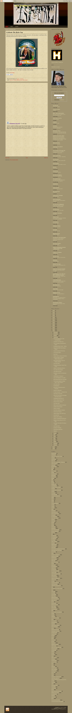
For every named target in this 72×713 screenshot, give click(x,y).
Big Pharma (53, 476)
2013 (54, 325)
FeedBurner (61, 99)
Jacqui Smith (53, 572)
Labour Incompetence (55, 578)
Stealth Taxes (54, 667)
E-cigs (52, 525)
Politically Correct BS (55, 631)
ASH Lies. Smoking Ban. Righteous (58, 462)
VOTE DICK (53, 688)
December (56, 332)
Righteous (53, 642)
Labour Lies (53, 579)
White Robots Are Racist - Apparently (59, 156)
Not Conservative (56, 196)
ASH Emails (53, 459)
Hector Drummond (56, 199)
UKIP (52, 683)
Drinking (14, 80)
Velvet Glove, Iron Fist (57, 118)
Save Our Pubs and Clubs (56, 647)
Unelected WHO (54, 685)
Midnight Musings (56, 233)
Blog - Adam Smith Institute (58, 113)
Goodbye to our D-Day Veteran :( (58, 293)
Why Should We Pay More (56, 691)
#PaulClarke (53, 453)
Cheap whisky (55, 147)
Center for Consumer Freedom (59, 269)
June (55, 436)
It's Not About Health (55, 570)
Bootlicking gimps (56, 119)
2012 (54, 327)
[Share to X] (9, 74)
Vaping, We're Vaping (58, 416)
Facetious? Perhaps (57, 427)
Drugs (52, 523)
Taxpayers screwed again (56, 676)
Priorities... (55, 110)
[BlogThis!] (8, 74)
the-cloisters (64, 708)
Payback (53, 623)
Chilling (52, 491)
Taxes (52, 675)
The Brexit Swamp (56, 249)
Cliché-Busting (54, 494)
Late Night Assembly (57, 371)
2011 (54, 329)
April (55, 439)
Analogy (53, 457)
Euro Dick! (56, 354)
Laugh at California (55, 582)
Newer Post (7, 157)
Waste (52, 689)
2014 (54, 324)
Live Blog (53, 593)
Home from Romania (56, 143)
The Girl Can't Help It (57, 411)
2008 (54, 448)
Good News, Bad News (58, 429)
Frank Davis (55, 183)
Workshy (53, 695)
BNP (52, 479)
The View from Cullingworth (58, 204)
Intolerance (53, 568)
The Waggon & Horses (57, 172)
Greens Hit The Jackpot (58, 401)
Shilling (52, 651)
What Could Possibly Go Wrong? (60, 405)
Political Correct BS (55, 629)
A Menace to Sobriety (57, 252)
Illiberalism (53, 565)
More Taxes (53, 606)
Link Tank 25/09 (57, 363)
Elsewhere (53, 528)
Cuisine (52, 506)
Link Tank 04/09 (57, 426)
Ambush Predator (56, 109)
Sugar (52, 673)
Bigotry (52, 478)
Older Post (46, 157)
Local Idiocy (53, 594)
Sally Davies (53, 645)
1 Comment (21, 78)
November (56, 333)
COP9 (52, 501)
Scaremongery (54, 648)
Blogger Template (59, 709)
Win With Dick (54, 694)
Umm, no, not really (56, 106)
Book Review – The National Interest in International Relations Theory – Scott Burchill (59, 298)
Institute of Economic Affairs (58, 135)
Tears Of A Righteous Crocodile (59, 377)
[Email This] (7, 74)
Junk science (53, 575)
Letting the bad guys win (56, 585)
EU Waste (53, 540)
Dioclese (54, 167)
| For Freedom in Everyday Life (59, 150)
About (11, 26)
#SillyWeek (53, 454)
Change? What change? (56, 487)
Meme (52, 601)
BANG (52, 468)
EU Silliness (53, 538)
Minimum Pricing (54, 604)
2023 (54, 310)
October (55, 335)
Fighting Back (54, 544)
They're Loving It (57, 408)
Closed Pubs (55, 171)
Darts (52, 509)
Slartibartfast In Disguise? (58, 376)
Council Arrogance (55, 503)
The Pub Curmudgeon (57, 175)
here (32, 68)
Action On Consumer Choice (56, 456)
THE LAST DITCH (56, 142)
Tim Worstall (55, 105)
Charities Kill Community (56, 490)
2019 (54, 315)
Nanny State (53, 607)
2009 (54, 447)
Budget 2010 (53, 484)
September (56, 337)
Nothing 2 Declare (56, 292)
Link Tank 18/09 (57, 384)
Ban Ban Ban (54, 466)
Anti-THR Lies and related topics (59, 237)
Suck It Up (53, 672)
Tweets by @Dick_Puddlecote (57, 62)
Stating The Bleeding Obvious (59, 368)
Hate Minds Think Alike (58, 393)
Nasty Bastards (54, 609)
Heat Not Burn (56, 159)
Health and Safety (54, 556)
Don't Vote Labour (54, 518)
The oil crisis (55, 168)
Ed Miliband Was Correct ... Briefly (60, 346)
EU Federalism (54, 537)
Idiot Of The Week (54, 562)
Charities (53, 488)
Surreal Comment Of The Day (59, 350)
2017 (54, 319)
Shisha (52, 653)
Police (52, 628)
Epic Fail (53, 532)
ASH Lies (53, 460)
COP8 (52, 500)
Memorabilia (53, 603)
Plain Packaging (54, 626)
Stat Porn (53, 666)
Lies (52, 590)
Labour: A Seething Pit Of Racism (60, 418)
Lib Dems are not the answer (56, 588)
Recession (53, 640)
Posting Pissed (54, 632)
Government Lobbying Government (58, 548)
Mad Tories (53, 595)
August (55, 433)
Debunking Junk (54, 512)
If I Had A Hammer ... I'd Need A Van (60, 392)
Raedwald (55, 229)
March (55, 441)
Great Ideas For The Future (56, 550)
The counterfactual (56, 178)
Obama (52, 613)
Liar (52, 587)
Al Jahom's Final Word (57, 213)
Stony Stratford (54, 669)
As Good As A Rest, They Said (58, 210)
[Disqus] (26, 101)
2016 (54, 320)
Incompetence (54, 566)
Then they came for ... (55, 678)
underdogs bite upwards (58, 146)
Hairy (52, 553)
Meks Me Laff (25, 80)
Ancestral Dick (56, 415)
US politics (53, 686)
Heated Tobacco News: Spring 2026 (59, 160)
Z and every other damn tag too (57, 701)
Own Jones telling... (56, 244)
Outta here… (55, 214)
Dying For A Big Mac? (58, 390)
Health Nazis (53, 557)
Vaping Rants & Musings (58, 195)
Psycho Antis (53, 634)
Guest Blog (53, 551)
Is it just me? (53, 569)
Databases (53, 510)
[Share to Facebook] (11, 74)
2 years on (55, 192)
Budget (52, 482)
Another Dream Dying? (58, 406)
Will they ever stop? (55, 692)
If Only (52, 563)
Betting (52, 472)
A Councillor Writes (57, 352)
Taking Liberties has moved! (58, 188)
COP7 (52, 498)
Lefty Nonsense (54, 584)
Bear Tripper (53, 471)
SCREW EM (53, 650)
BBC (52, 469)
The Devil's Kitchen (57, 243)
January (55, 444)
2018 (54, 317)
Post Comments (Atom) (14, 159)
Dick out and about (55, 513)
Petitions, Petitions (56, 234)
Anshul (64, 709)
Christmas (53, 493)
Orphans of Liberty (56, 225)
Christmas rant (55, 253)
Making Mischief (19, 80)
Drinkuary (53, 521)
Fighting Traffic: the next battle (58, 289)
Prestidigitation (56, 385)
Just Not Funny (54, 576)
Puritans (53, 635)
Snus (52, 663)
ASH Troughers (54, 463)
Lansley (52, 581)
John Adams (55, 288)
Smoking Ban (54, 660)
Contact (16, 26)
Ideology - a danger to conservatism (59, 257)
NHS (52, 610)
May (55, 438)
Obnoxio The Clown (57, 264)
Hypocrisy (53, 560)
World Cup (53, 697)
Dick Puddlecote (23, 5)
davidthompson (56, 209)
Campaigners (54, 485)
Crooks (52, 504)
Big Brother (53, 475)
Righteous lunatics (55, 644)
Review (52, 641)
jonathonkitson (56, 296)
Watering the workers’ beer (57, 176)
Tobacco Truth (56, 217)
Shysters (53, 654)
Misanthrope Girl (56, 284)
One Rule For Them (55, 617)
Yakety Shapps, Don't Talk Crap (60, 413)
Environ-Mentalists (55, 531)
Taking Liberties (56, 187)
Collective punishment (55, 496)
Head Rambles (56, 163)
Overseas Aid (54, 620)
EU (52, 534)
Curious (52, 507)
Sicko (52, 656)
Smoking (53, 659)
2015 (54, 322)
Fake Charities (54, 541)
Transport (53, 682)
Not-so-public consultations (56, 612)
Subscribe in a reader (55, 66)
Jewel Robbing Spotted (55, 573)
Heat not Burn (54, 559)
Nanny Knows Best (57, 155)
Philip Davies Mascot (55, 625)
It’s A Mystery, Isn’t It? (56, 226)
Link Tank (53, 591)
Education (53, 526)
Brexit (52, 481)
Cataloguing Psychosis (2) (59, 398)
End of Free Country (55, 529)
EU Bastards (53, 535)
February (55, 443)
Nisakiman (55, 260)
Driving (52, 522)
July (54, 434)
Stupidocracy (53, 670)
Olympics (53, 616)
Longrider (55, 122)
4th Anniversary (55, 184)
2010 (54, 330)
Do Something (54, 516)
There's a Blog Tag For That (59, 400)
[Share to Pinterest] (12, 74)
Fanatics (53, 543)
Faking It (55, 431)
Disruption (53, 515)
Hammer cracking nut (55, 554)
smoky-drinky (54, 662)
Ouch (52, 619)
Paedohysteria (54, 622)
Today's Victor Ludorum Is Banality (60, 355)
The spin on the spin (56, 230)
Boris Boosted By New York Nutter (60, 379)
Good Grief (53, 547)
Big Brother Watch (56, 130)
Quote (52, 638)
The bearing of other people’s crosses (59, 164)
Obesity (52, 615)
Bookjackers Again (56, 123)
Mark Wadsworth (56, 191)
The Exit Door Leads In (57, 302)
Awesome (11, 80)
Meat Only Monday (55, 598)
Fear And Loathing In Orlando (59, 410)
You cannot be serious (55, 700)
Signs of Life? (54, 657)
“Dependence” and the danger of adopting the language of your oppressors (58, 239)
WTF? (52, 698)
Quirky (52, 637)
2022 (54, 312)
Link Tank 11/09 (57, 403)
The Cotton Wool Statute (58, 369)
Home (7, 26)
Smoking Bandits (56, 261)
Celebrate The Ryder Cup (14, 32)
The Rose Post (56, 256)
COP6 (52, 497)
